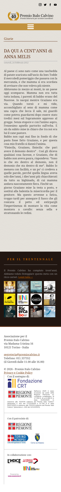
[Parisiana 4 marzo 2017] (9, 316)
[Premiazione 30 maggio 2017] (9, 291)
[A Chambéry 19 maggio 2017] (36, 304)
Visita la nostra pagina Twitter (45, 5)
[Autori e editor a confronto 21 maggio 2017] (23, 304)
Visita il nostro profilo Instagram (40, 5)
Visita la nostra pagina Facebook (50, 5)
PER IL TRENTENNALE (30, 259)
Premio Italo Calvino (30, 14)
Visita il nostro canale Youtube (55, 5)
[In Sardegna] (36, 291)
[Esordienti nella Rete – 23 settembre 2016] (49, 316)
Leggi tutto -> (25, 277)
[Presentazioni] (23, 291)
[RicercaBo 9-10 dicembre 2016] (23, 316)
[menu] (30, 26)
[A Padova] (9, 304)
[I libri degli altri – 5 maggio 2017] (49, 304)
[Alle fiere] (36, 316)
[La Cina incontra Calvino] (49, 291)
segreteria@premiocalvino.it (22, 354)
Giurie (8, 39)
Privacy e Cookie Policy (18, 372)
